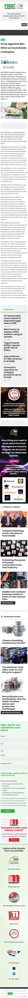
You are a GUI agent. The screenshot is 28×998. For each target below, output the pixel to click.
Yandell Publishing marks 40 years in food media (13, 533)
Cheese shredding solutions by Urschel (13, 641)
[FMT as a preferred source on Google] (8, 67)
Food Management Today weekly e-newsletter (13, 785)
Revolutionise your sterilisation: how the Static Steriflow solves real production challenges (14, 702)
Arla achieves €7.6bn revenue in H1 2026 (13, 359)
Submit (8, 811)
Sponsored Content (12, 616)
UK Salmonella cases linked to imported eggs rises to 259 (12, 319)
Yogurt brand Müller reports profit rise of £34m (12, 346)
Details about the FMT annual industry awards (14, 789)
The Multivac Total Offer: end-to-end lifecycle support (12, 670)
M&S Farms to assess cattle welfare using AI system (13, 333)
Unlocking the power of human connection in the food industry (14, 564)
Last (2, 751)
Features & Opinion (12, 507)
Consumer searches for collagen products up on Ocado (12, 372)
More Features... (8, 603)
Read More (24, 996)
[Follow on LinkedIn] (14, 974)
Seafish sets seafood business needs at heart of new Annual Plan (14, 595)
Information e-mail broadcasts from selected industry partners (13, 794)
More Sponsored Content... (12, 712)
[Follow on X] (14, 968)
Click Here (14, 461)
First (2, 743)
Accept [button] (10, 993)
